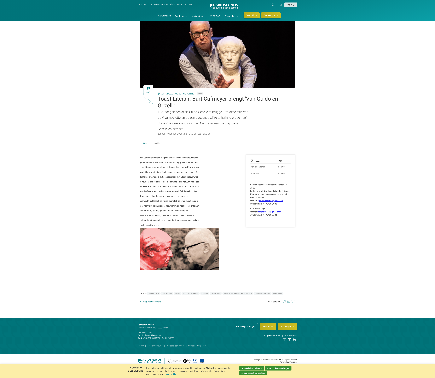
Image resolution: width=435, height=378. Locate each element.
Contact (180, 4)
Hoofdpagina (153, 18)
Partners (188, 4)
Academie (180, 16)
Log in (289, 5)
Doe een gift (269, 15)
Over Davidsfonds (168, 4)
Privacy (141, 346)
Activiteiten (197, 16)
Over (145, 143)
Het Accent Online (145, 4)
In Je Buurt (215, 16)
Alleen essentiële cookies (253, 373)
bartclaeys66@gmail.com (269, 212)
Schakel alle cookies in (252, 368)
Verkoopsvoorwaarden (175, 346)
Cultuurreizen (164, 16)
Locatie (156, 143)
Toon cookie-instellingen (278, 368)
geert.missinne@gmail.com (270, 200)
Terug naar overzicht (151, 301)
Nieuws (157, 4)
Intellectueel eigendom (197, 346)
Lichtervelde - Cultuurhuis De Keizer (178, 94)
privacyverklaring (171, 374)
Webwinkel (230, 16)
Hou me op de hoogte (245, 326)
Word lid (250, 15)
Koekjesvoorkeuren (155, 346)
